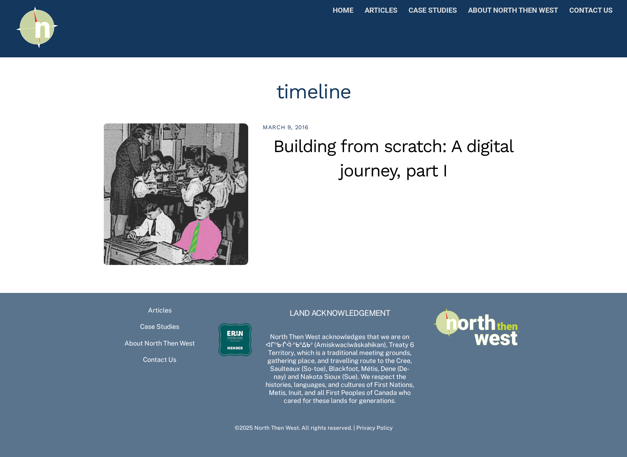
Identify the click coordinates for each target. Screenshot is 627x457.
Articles (381, 10)
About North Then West (513, 10)
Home (343, 10)
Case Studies (433, 10)
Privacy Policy (374, 427)
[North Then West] (37, 46)
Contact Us (590, 10)
